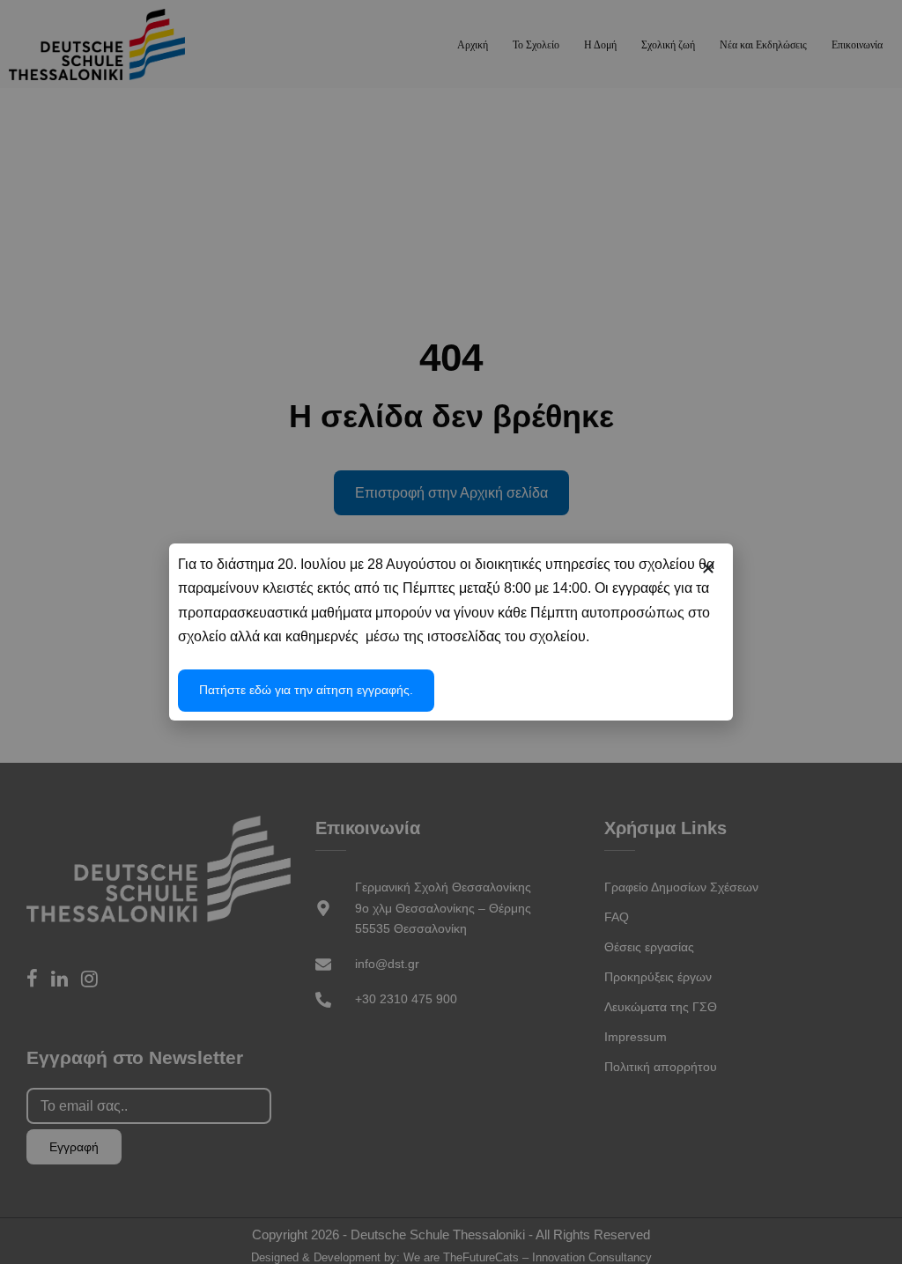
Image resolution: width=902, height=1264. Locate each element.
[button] (708, 568)
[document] (451, 632)
